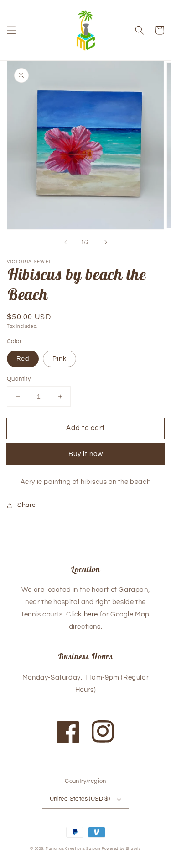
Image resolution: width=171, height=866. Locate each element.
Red (22, 359)
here (91, 614)
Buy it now (85, 454)
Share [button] (26, 505)
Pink (59, 359)
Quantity (19, 379)
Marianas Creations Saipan (73, 848)
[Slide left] (66, 242)
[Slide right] (106, 242)
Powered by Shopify (121, 848)
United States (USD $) (80, 799)
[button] (11, 30)
